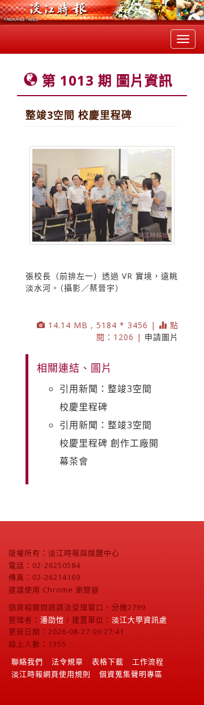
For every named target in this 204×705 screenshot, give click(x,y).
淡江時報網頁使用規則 (51, 674)
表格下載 (108, 661)
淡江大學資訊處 (139, 619)
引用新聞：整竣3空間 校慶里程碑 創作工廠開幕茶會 (109, 443)
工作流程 (148, 661)
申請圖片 (161, 337)
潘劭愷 (52, 619)
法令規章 (67, 661)
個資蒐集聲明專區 (131, 674)
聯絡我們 (27, 661)
